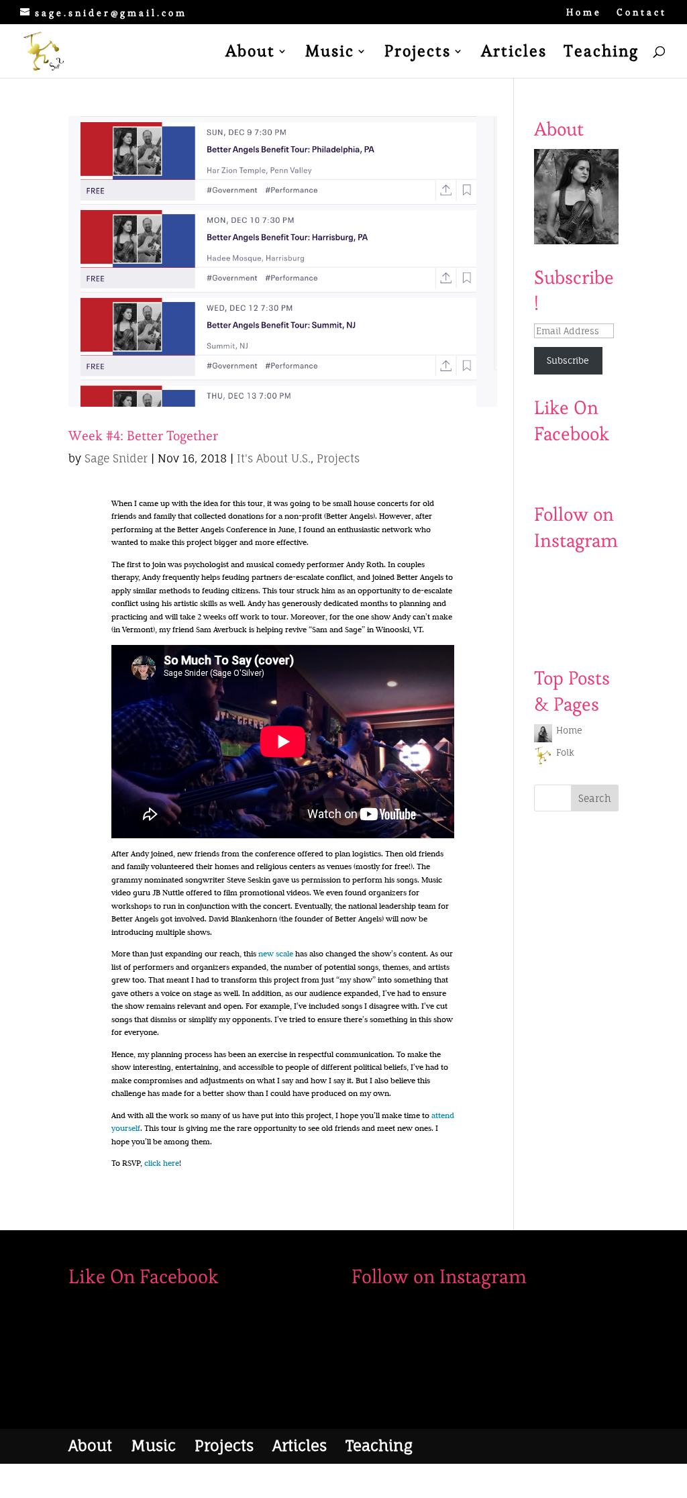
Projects (417, 53)
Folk (565, 752)
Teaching (601, 53)
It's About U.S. (274, 458)
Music (329, 53)
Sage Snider (116, 458)
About (250, 53)
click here (161, 1163)
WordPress (230, 1480)
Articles (514, 53)
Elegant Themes (139, 1480)
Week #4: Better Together (143, 435)
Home (584, 12)
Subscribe (568, 360)
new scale (275, 953)
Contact (642, 12)
